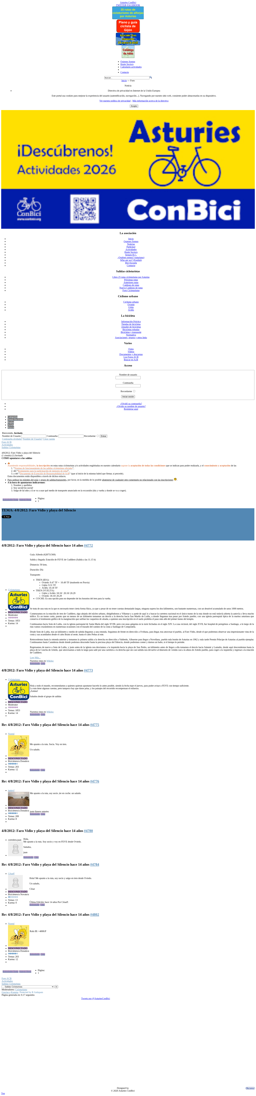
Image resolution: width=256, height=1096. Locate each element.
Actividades (7, 445)
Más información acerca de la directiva (150, 101)
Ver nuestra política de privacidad (115, 101)
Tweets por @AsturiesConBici (95, 998)
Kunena (14, 992)
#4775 (94, 725)
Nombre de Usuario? (32, 439)
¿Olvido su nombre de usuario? (131, 406)
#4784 (94, 864)
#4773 (88, 670)
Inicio (124, 80)
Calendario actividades (131, 67)
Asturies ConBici (128, 2)
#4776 (94, 781)
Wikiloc (50, 661)
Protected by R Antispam (31, 992)
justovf (11, 790)
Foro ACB (7, 442)
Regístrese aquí (131, 409)
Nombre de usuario (128, 374)
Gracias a (6, 992)
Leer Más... (35, 657)
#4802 (94, 914)
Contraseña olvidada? (12, 439)
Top (3, 1093)
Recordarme (126, 391)
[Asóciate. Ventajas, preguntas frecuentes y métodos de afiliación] (128, 44)
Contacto (124, 72)
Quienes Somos (127, 61)
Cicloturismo (14, 589)
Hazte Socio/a (126, 64)
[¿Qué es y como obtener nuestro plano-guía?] (128, 32)
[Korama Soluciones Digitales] (249, 1088)
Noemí (11, 734)
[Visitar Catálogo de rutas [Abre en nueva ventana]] (128, 57)
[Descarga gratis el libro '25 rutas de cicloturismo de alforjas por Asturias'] (128, 18)
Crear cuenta (49, 439)
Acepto (134, 106)
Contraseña (128, 383)
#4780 (88, 831)
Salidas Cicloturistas (11, 447)
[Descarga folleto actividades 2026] (128, 228)
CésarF (11, 873)
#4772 (88, 545)
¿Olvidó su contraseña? (131, 403)
